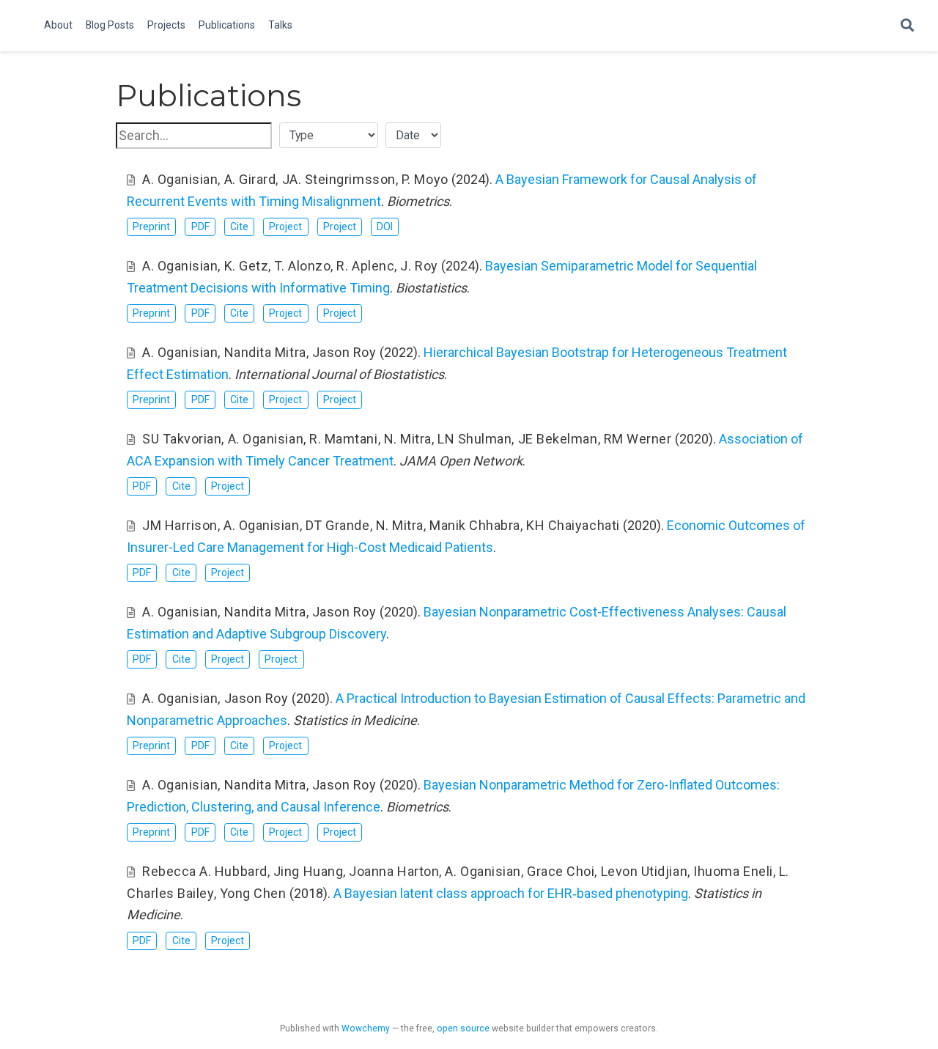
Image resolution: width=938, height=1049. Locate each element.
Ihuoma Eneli (732, 871)
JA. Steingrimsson (339, 179)
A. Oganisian (180, 179)
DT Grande (338, 525)
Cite (239, 226)
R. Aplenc (365, 265)
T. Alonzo (302, 265)
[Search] (907, 26)
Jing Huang (308, 871)
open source (463, 1028)
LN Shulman (474, 438)
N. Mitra (408, 438)
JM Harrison (180, 525)
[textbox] (194, 135)
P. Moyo (425, 179)
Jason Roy (344, 352)
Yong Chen (253, 893)
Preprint (151, 226)
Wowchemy (365, 1028)
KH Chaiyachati (573, 525)
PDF (200, 226)
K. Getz (246, 265)
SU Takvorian (181, 438)
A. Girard (250, 179)
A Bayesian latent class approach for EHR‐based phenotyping (510, 893)
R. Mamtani (343, 438)
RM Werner (638, 438)
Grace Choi (560, 871)
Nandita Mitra (265, 352)
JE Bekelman (558, 438)
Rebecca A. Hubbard (204, 871)
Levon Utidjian (644, 871)
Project (285, 226)
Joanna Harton (394, 871)
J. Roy (418, 265)
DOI (385, 226)
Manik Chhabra (474, 525)
